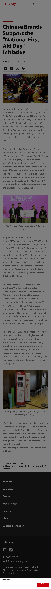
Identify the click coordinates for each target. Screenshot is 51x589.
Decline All (43, 583)
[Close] (49, 580)
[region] (25, 583)
